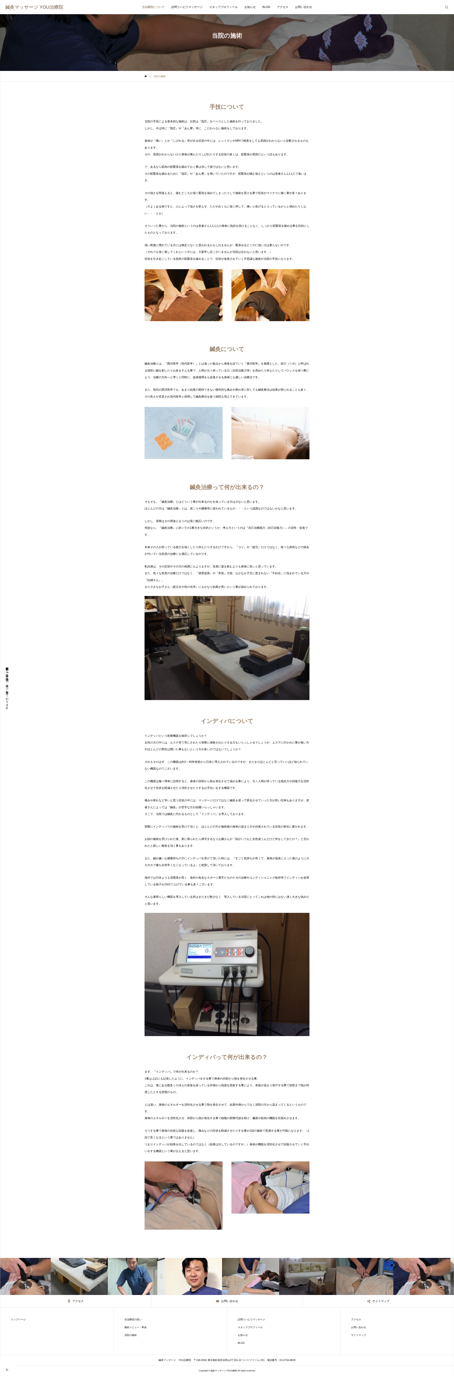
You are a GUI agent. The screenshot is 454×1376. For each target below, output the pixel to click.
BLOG (266, 7)
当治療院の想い (133, 1319)
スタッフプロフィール (223, 7)
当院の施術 (130, 1335)
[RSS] (7, 1369)
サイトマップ (358, 1335)
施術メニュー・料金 (135, 1327)
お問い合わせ (303, 7)
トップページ (18, 1319)
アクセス (282, 7)
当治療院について (153, 7)
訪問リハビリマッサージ (187, 7)
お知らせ (250, 7)
